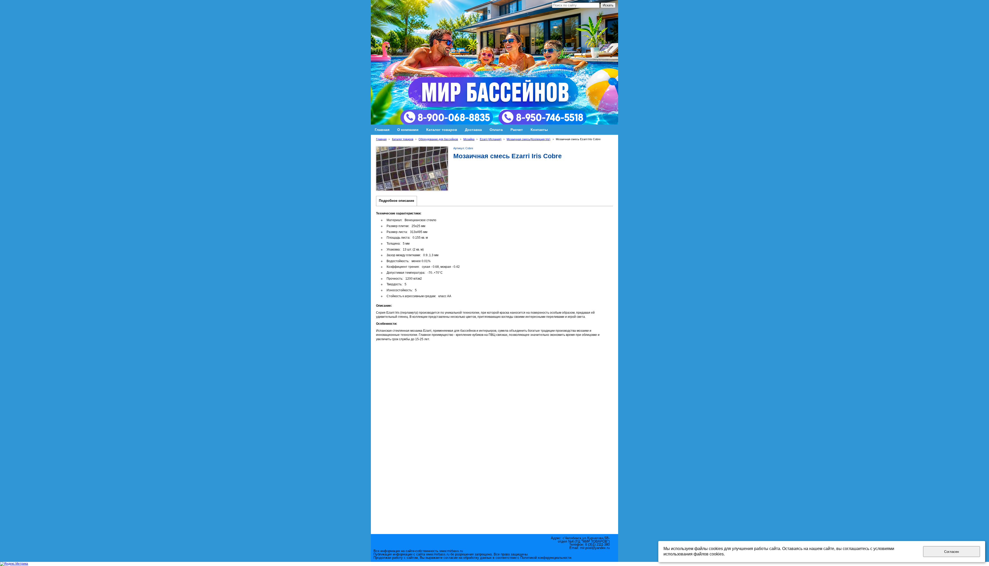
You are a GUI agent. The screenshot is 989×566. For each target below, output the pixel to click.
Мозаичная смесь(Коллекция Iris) (528, 139)
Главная (381, 139)
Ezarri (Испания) (490, 139)
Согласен (951, 552)
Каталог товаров (402, 139)
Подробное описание (396, 201)
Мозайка (468, 139)
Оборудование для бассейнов (438, 139)
